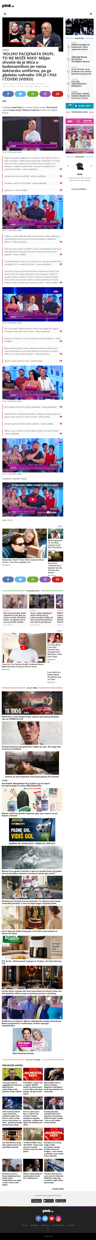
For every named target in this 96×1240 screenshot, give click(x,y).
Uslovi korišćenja (58, 1225)
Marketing (35, 1225)
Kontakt (24, 1225)
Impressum (45, 1225)
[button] (5, 605)
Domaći (5, 50)
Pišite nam (71, 1225)
